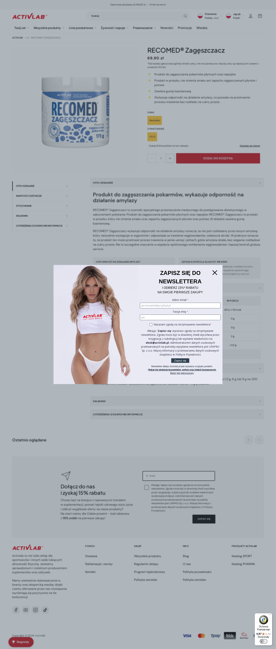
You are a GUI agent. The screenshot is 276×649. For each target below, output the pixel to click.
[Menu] (270, 615)
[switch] (263, 641)
